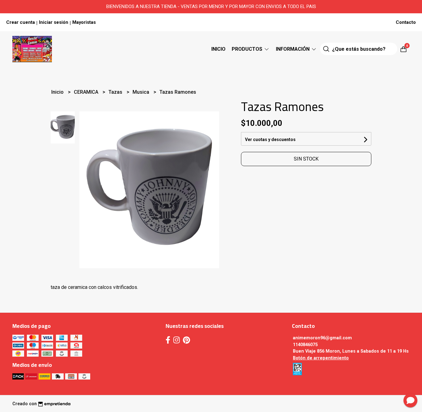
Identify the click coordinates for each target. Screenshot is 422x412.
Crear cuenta (20, 22)
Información (293, 49)
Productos (248, 49)
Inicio (218, 49)
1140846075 (305, 344)
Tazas (116, 92)
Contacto (406, 22)
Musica (141, 92)
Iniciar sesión (53, 22)
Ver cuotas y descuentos (270, 139)
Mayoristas (84, 22)
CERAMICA (86, 92)
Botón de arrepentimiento (321, 358)
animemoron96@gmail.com (322, 338)
